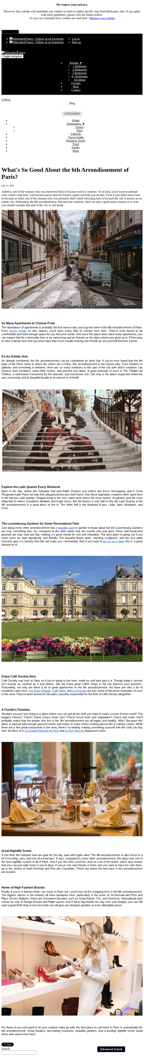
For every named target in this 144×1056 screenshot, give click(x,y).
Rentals (76, 62)
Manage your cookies (102, 18)
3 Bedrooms (79, 73)
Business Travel (75, 140)
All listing (79, 79)
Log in (76, 38)
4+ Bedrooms (79, 76)
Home (76, 120)
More (76, 150)
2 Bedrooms (79, 69)
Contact (75, 90)
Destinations (76, 123)
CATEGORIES (72, 113)
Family (76, 147)
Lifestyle (76, 134)
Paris (79, 130)
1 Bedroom (79, 66)
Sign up (76, 42)
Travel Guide (76, 137)
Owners (75, 83)
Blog (76, 86)
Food (76, 144)
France (80, 127)
